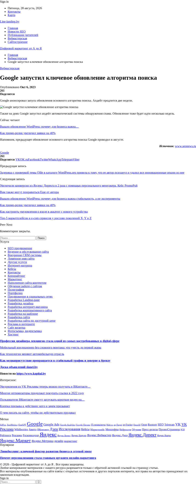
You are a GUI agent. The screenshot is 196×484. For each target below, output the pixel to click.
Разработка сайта (19, 317)
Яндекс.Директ (142, 434)
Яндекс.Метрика (42, 441)
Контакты (14, 11)
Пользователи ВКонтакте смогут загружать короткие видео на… (42, 399)
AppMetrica (12, 425)
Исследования (69, 429)
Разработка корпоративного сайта (30, 310)
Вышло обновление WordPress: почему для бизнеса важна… (39, 126)
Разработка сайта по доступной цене (32, 320)
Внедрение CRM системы (25, 255)
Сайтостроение (18, 41)
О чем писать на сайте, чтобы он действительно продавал (38, 412)
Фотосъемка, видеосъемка (25, 331)
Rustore (152, 424)
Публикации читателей (23, 35)
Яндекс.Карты (164, 435)
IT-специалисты (98, 424)
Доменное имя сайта (21, 258)
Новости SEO (17, 31)
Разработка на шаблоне (23, 313)
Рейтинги (5, 435)
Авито (33, 429)
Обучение (136, 429)
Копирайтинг (16, 275)
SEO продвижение (20, 248)
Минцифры (112, 429)
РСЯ (183, 429)
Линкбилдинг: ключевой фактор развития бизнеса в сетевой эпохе (46, 451)
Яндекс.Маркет (15, 440)
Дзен (54, 429)
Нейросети (125, 429)
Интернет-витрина (20, 265)
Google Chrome (83, 425)
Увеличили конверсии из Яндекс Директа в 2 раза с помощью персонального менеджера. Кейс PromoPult (68, 185)
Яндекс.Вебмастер (99, 435)
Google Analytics (67, 425)
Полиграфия (16, 289)
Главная (13, 28)
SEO (161, 424)
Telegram (169, 424)
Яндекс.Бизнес (64, 435)
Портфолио (15, 293)
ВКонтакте (43, 429)
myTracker (128, 424)
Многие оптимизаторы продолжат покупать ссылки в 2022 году (42, 393)
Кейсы (12, 269)
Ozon (144, 424)
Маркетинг (15, 279)
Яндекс (48, 434)
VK (178, 424)
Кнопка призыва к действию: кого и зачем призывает (35, 406)
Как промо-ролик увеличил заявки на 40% (28, 133)
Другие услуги (17, 262)
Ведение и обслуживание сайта (28, 251)
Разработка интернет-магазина (28, 306)
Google (4, 152)
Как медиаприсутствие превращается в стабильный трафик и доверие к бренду (55, 360)
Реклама (17, 435)
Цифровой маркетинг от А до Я (21, 48)
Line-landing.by (9, 21)
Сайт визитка (16, 327)
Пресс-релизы (150, 429)
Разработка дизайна (20, 303)
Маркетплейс (97, 429)
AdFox (3, 425)
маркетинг (70, 441)
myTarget (118, 425)
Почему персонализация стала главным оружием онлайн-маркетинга (48, 457)
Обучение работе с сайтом (25, 286)
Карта (11, 15)
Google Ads (51, 424)
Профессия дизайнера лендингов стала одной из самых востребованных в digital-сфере (59, 341)
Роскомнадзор (31, 435)
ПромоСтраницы (169, 429)
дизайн (58, 441)
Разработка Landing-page (24, 300)
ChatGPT (22, 425)
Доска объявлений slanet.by (19, 367)
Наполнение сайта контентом (27, 282)
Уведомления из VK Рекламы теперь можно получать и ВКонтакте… (45, 386)
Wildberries (21, 429)
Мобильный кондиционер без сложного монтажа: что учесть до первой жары (50, 347)
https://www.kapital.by (31, 373)
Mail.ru (109, 425)
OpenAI (136, 425)
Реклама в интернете (21, 324)
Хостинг (13, 334)
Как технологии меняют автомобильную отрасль (32, 354)
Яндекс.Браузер (78, 435)
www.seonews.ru (185, 146)
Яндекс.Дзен (120, 435)
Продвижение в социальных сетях (30, 296)
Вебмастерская (17, 38)
